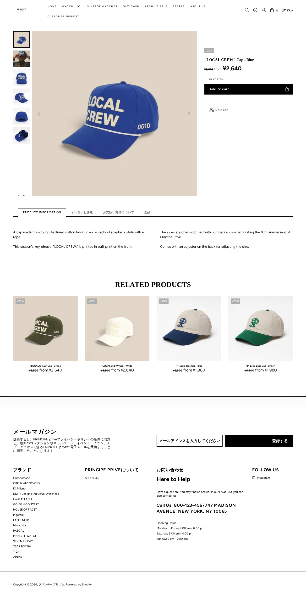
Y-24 (16, 551)
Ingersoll (18, 515)
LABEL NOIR (21, 520)
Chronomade (21, 478)
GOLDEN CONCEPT (26, 504)
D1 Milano (19, 488)
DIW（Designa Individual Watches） (36, 493)
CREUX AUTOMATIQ (26, 483)
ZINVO (17, 557)
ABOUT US (91, 478)
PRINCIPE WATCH (25, 536)
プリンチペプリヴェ (21, 10)
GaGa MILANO (22, 499)
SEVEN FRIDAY (23, 541)
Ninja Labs (20, 525)
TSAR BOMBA (22, 546)
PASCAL (18, 530)
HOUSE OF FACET (25, 509)
